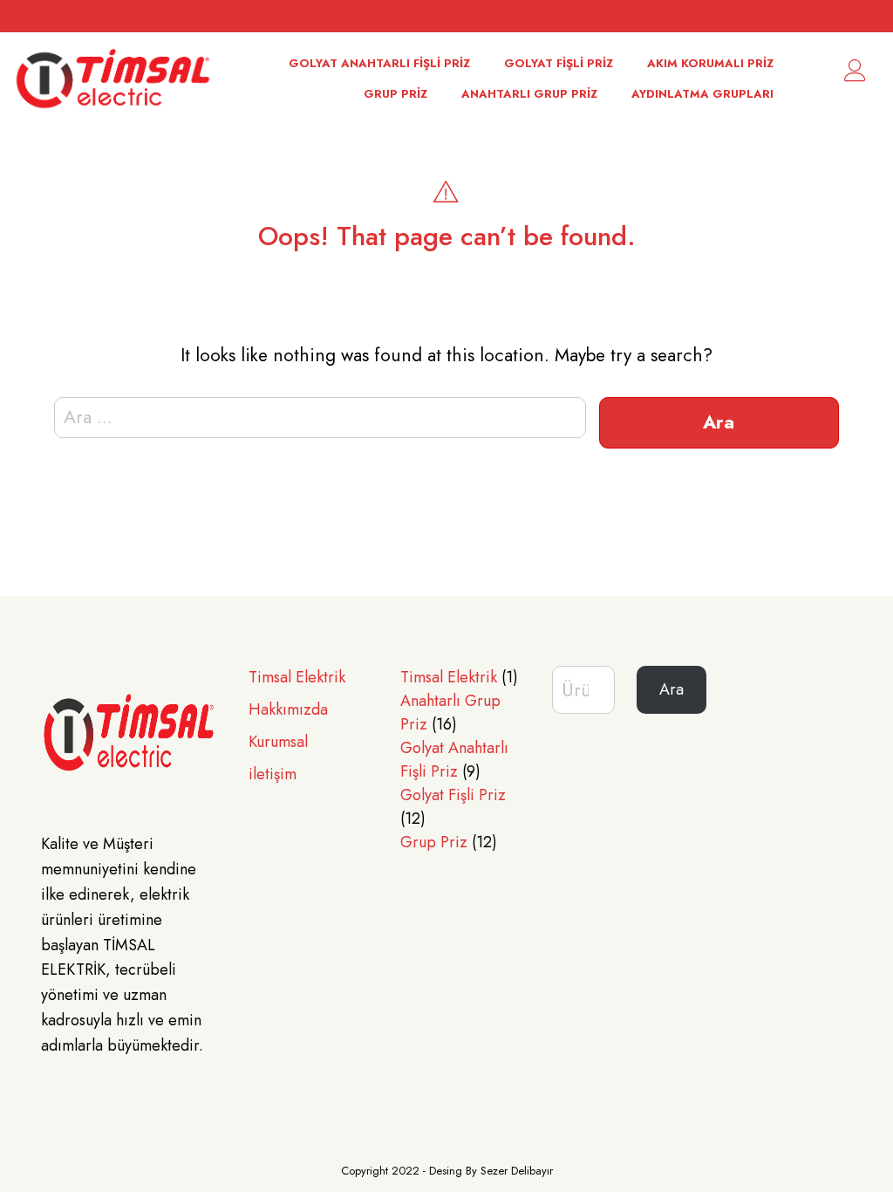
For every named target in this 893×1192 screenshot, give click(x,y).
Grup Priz (395, 94)
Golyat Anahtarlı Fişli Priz (379, 63)
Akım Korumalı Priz (710, 63)
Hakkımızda (288, 709)
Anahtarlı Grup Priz (529, 94)
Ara (671, 689)
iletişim (273, 774)
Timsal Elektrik (297, 677)
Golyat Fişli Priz (558, 63)
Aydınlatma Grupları (702, 94)
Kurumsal (278, 741)
